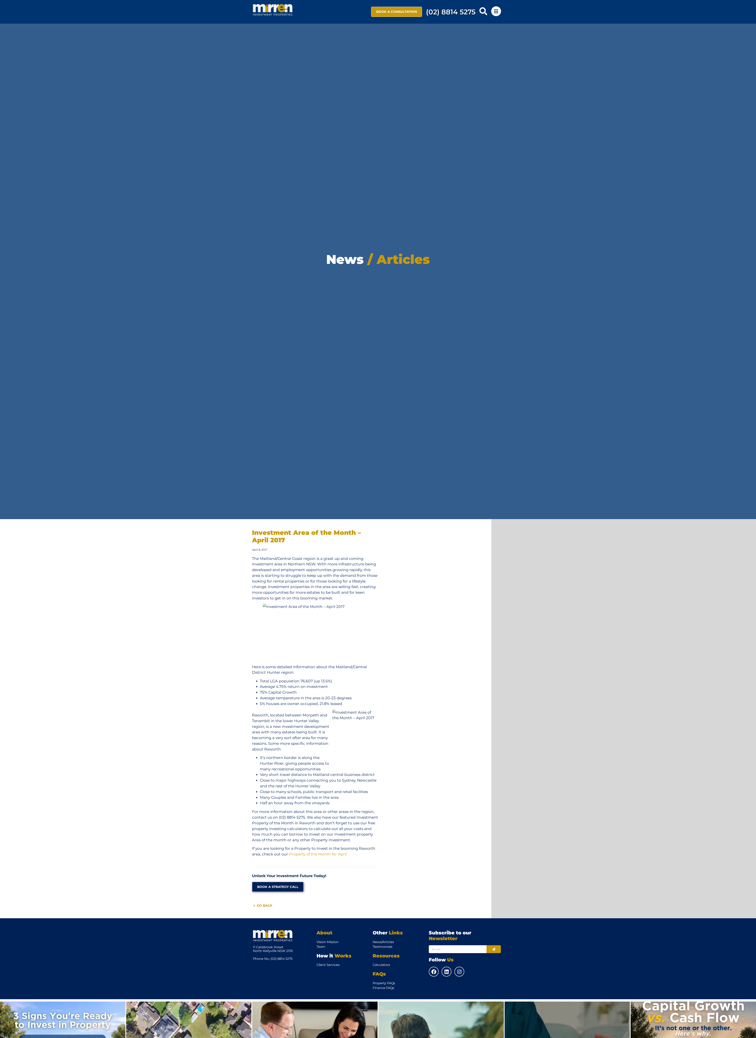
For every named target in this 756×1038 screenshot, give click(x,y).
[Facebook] (434, 972)
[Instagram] (459, 972)
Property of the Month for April (318, 854)
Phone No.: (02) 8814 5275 (273, 959)
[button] (483, 11)
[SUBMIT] (493, 949)
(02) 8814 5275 (450, 12)
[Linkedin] (446, 972)
